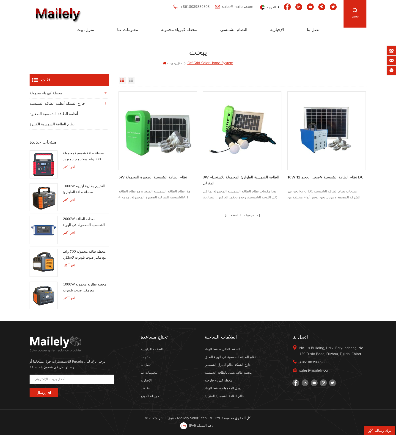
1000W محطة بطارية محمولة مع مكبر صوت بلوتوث (84, 287)
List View (131, 80)
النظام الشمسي (233, 29)
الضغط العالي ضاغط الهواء (222, 349)
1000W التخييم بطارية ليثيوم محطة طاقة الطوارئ (84, 189)
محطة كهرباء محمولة (179, 29)
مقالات (145, 388)
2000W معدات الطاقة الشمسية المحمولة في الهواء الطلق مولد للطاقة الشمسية (84, 222)
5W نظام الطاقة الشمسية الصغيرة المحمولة (152, 177)
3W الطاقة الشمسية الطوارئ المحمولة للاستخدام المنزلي (241, 180)
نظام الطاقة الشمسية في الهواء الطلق (230, 357)
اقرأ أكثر (69, 167)
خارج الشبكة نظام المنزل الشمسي (228, 365)
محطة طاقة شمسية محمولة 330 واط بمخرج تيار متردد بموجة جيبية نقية (83, 156)
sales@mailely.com (237, 7)
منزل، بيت (85, 29)
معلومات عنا (127, 29)
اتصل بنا (314, 29)
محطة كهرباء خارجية (218, 380)
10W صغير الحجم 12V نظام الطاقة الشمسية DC (325, 177)
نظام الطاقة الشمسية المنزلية (225, 396)
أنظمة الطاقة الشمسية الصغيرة (54, 114)
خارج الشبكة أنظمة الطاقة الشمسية (57, 103)
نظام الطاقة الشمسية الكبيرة (52, 124)
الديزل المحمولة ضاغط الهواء (224, 388)
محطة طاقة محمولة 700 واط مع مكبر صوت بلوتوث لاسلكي (84, 254)
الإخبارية (277, 29)
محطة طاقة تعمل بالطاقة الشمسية (228, 373)
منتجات (145, 357)
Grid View (122, 80)
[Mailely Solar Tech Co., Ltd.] (57, 14)
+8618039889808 (195, 7)
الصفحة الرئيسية (152, 349)
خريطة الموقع (150, 396)
